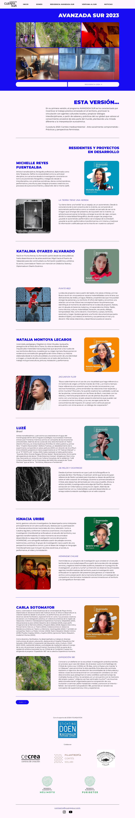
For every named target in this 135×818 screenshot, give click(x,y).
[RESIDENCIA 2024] (41, 84)
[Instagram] (64, 812)
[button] (65, 4)
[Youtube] (71, 812)
